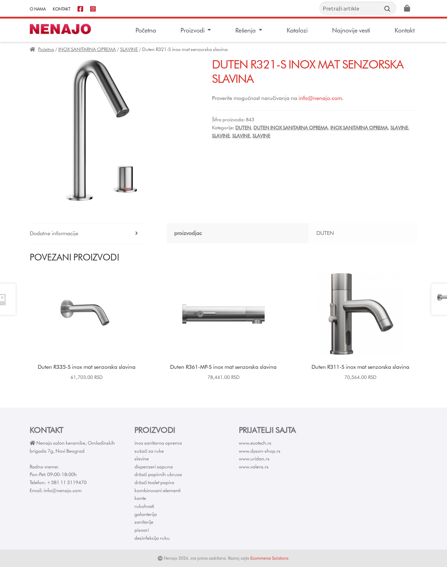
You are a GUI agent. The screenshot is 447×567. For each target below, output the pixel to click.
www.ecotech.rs (255, 443)
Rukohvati (144, 506)
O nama (38, 9)
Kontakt (62, 9)
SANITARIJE (143, 522)
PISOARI (141, 530)
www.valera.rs (254, 466)
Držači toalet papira (154, 482)
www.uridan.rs (254, 458)
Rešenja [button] (246, 30)
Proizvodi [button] (193, 30)
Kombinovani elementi (157, 490)
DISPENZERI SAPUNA (153, 466)
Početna (145, 30)
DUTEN (243, 127)
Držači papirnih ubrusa (158, 474)
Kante (140, 498)
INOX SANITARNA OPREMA (87, 49)
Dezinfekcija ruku (152, 538)
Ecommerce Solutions (269, 558)
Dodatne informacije (54, 233)
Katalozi (297, 30)
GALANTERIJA (145, 514)
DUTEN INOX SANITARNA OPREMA (291, 127)
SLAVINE (129, 49)
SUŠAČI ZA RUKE (149, 451)
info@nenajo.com (320, 98)
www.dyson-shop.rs (259, 451)
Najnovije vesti (351, 30)
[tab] (87, 233)
